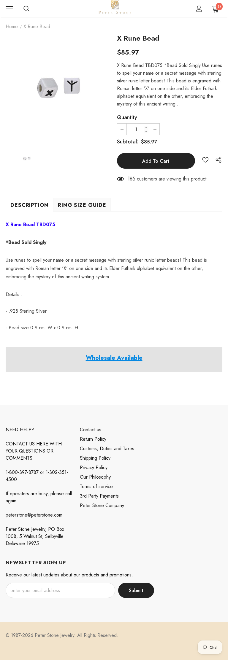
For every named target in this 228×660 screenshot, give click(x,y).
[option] (58, 87)
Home (12, 26)
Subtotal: (128, 141)
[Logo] (115, 8)
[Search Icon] (26, 9)
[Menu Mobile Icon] (9, 8)
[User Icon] (199, 9)
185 (131, 178)
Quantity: (128, 117)
